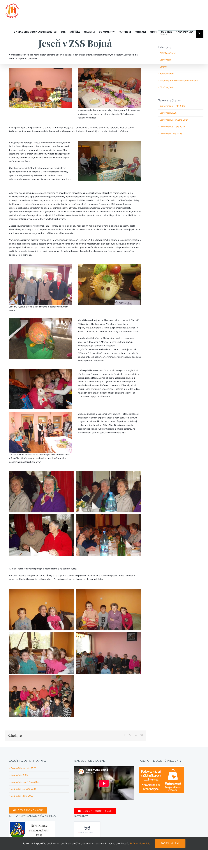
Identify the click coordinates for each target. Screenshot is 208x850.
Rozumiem (170, 843)
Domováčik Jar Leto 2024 (172, 126)
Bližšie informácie (140, 843)
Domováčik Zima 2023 (171, 133)
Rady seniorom (167, 73)
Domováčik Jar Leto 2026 (172, 106)
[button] (198, 32)
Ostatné (163, 66)
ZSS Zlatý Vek (166, 87)
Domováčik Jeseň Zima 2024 (174, 119)
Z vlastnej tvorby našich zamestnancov (179, 80)
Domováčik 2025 (168, 112)
